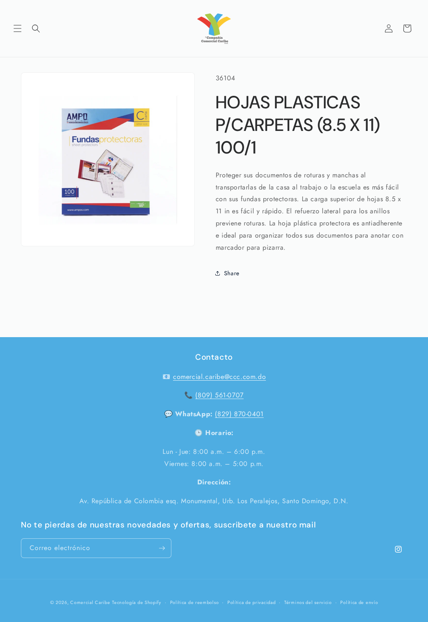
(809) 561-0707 (219, 395)
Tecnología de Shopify (136, 602)
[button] (17, 28)
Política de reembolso (194, 602)
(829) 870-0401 (239, 414)
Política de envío (359, 602)
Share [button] (231, 273)
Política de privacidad (251, 602)
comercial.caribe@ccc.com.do (219, 376)
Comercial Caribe (90, 602)
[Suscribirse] (162, 548)
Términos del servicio (308, 602)
